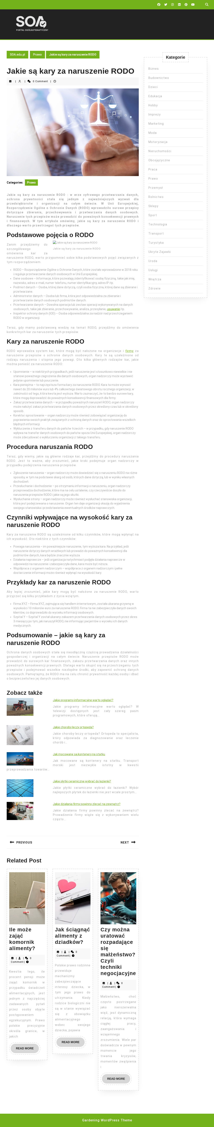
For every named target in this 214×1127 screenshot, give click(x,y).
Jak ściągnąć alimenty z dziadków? (72, 936)
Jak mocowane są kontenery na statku (79, 754)
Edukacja (155, 96)
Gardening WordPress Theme (107, 1120)
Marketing (156, 123)
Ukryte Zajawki (159, 251)
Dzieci (153, 87)
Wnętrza (154, 279)
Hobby (153, 105)
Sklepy (153, 206)
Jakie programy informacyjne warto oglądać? (83, 700)
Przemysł (155, 187)
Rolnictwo (156, 197)
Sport (152, 215)
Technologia (157, 224)
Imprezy (154, 114)
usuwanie (113, 309)
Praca (152, 169)
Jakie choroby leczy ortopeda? (73, 727)
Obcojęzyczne (159, 160)
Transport (156, 233)
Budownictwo (158, 78)
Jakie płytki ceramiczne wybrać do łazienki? (82, 781)
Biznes (153, 68)
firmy (129, 351)
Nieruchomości (159, 151)
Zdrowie (154, 288)
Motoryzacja (158, 142)
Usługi (153, 270)
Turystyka (156, 242)
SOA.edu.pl (17, 54)
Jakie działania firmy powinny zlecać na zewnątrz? (86, 804)
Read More (27, 1049)
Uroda (152, 261)
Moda (152, 132)
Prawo (37, 54)
